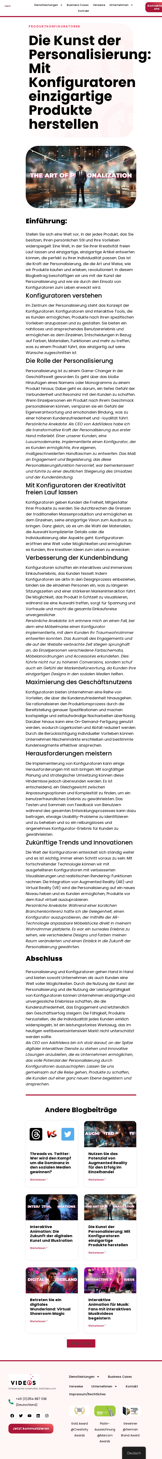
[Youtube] (29, 1416)
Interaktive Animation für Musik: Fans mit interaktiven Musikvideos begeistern (109, 1309)
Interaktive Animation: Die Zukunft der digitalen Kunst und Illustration (51, 1233)
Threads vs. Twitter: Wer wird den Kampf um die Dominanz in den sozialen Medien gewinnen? (50, 1162)
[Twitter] (21, 1416)
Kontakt (83, 11)
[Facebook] (12, 1416)
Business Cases (78, 5)
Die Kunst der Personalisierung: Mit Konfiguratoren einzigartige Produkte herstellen (109, 1235)
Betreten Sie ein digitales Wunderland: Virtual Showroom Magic (50, 1306)
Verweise (99, 5)
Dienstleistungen (46, 5)
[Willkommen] (7, 5)
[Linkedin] (38, 1416)
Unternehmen (118, 5)
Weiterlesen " (38, 1179)
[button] (81, 1343)
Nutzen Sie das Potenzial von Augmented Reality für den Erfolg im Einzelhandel (107, 1162)
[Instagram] (47, 1416)
